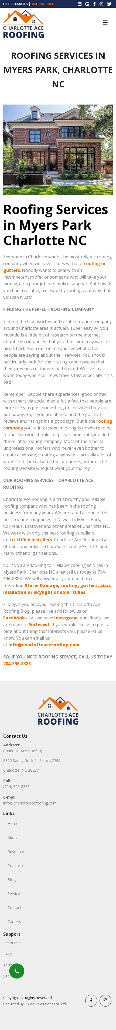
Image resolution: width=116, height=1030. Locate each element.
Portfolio (15, 865)
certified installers (32, 540)
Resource (16, 851)
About (13, 837)
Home (13, 823)
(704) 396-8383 (16, 786)
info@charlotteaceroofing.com (30, 803)
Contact (14, 907)
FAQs (8, 953)
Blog (12, 879)
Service (14, 893)
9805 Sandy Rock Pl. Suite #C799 (31, 760)
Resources (12, 942)
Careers (14, 921)
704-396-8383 (42, 4)
